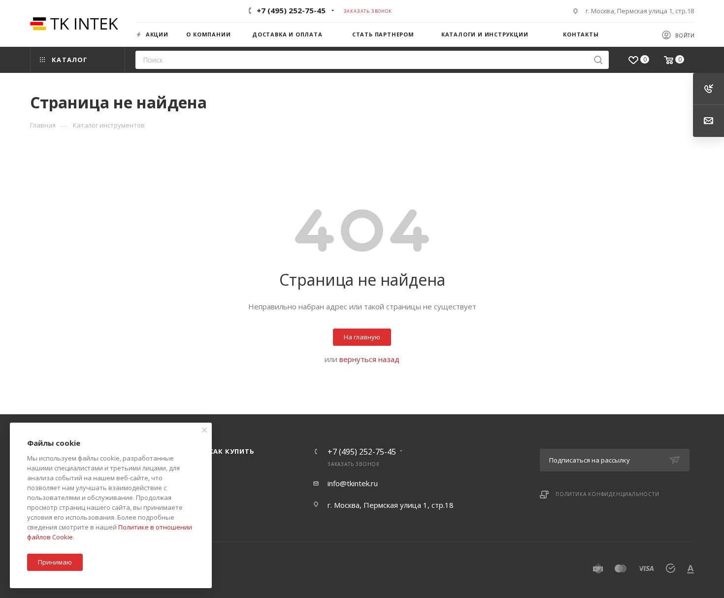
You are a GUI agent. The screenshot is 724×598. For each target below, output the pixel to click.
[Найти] (598, 60)
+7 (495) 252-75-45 (291, 10)
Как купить (232, 451)
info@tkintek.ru (353, 483)
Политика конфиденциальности (607, 494)
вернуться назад (369, 359)
